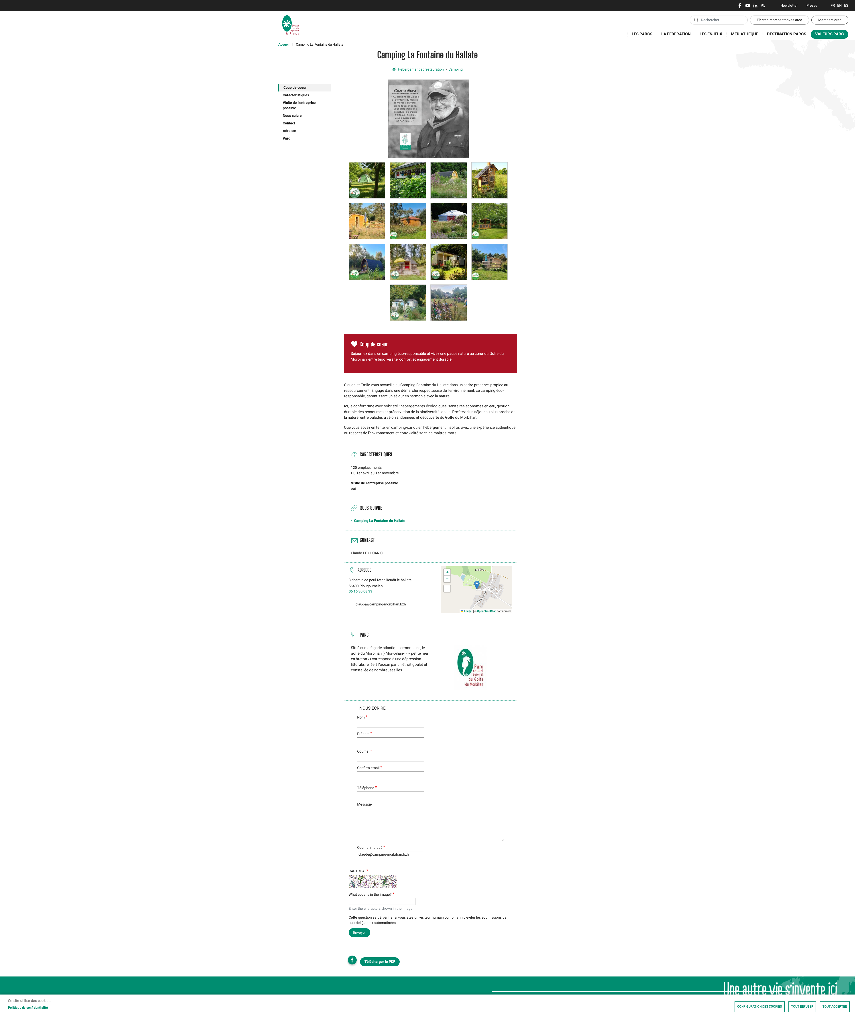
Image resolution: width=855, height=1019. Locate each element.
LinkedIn (755, 5)
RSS (763, 5)
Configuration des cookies (759, 1007)
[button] (428, 118)
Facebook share (352, 960)
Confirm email (368, 768)
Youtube (747, 5)
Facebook (740, 5)
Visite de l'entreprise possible (299, 105)
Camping (455, 69)
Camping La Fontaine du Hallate (379, 521)
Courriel (363, 751)
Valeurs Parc (827, 35)
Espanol (846, 5)
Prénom (363, 734)
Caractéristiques (296, 95)
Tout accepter (834, 1007)
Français (833, 5)
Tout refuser (802, 1007)
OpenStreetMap (486, 611)
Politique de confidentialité (28, 1008)
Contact (289, 123)
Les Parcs (639, 36)
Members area (829, 20)
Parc (286, 138)
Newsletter (789, 5)
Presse (811, 5)
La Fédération (674, 36)
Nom (361, 717)
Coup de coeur (295, 87)
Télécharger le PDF (379, 961)
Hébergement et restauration (421, 69)
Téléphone (365, 788)
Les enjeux (708, 36)
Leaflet (467, 611)
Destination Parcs (786, 34)
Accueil (283, 44)
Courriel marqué (370, 847)
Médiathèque (744, 34)
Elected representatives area (779, 20)
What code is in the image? (370, 894)
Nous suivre (292, 115)
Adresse (289, 131)
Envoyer (359, 932)
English (839, 5)
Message (364, 804)
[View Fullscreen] (447, 588)
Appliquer (696, 20)
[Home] (290, 16)
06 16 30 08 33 (360, 591)
